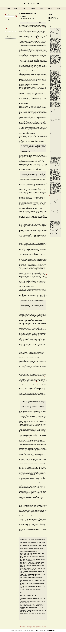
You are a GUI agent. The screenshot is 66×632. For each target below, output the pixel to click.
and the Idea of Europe (9, 24)
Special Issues (32, 8)
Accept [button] (50, 630)
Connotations (33, 2)
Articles (8, 8)
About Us (58, 8)
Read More (54, 630)
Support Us (41, 8)
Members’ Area (49, 8)
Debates (15, 8)
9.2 (53, 16)
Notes (49, 26)
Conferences (24, 8)
